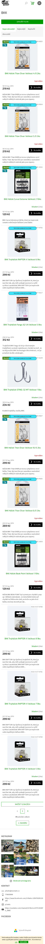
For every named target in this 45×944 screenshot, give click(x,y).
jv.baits (7, 904)
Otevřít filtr (22, 22)
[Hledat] (26, 3)
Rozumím (23, 942)
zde (16, 942)
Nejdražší (31, 29)
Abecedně (6, 34)
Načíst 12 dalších (22, 804)
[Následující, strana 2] (22, 811)
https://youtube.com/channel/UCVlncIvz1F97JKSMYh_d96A (24, 909)
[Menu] (39, 3)
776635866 (9, 894)
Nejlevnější (21, 29)
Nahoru (23, 823)
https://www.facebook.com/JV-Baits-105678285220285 (24, 899)
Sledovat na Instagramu (22, 881)
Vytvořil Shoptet (25, 930)
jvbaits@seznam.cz (12, 891)
